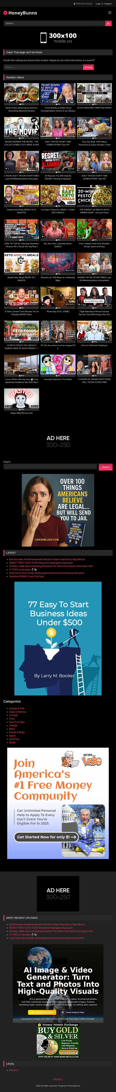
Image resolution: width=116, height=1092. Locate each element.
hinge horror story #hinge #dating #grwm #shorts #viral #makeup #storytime (46, 573)
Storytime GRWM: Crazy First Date (26, 576)
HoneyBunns (22, 13)
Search (7, 462)
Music (12, 729)
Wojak (12, 742)
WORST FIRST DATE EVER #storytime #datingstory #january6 (41, 563)
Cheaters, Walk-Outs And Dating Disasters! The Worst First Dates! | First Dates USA (51, 566)
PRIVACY (14, 1070)
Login (98, 4)
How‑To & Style (17, 722)
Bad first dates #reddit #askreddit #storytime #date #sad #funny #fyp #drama (47, 559)
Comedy (13, 715)
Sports (12, 735)
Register (108, 4)
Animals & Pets (16, 708)
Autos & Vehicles (17, 712)
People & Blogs (17, 732)
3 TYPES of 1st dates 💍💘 (23, 569)
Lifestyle (13, 725)
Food (11, 718)
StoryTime (14, 739)
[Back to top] (107, 1083)
